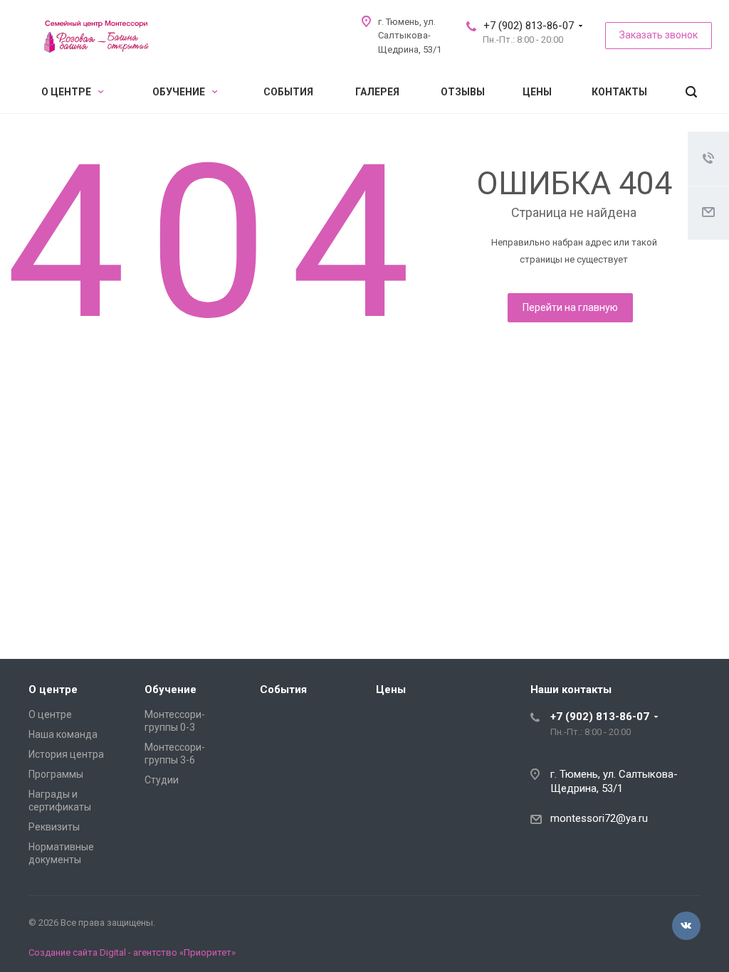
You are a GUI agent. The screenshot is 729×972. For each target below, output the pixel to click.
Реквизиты (54, 827)
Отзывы (463, 91)
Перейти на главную (570, 307)
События (288, 91)
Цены (537, 91)
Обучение (179, 91)
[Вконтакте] (686, 926)
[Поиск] (691, 92)
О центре (67, 91)
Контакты (619, 91)
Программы (55, 774)
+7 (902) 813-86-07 (528, 25)
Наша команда (63, 734)
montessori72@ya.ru (599, 818)
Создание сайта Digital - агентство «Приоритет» (132, 952)
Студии (162, 780)
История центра (66, 754)
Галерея (377, 91)
